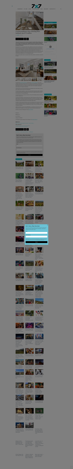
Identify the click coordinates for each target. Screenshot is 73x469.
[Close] (47, 224)
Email (26, 231)
